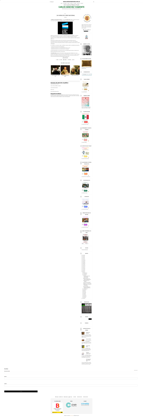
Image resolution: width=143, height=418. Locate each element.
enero (84, 297)
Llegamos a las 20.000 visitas (87, 283)
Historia (71, 3)
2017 (83, 264)
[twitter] (51, 1)
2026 (83, 255)
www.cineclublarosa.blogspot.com (64, 56)
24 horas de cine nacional (86, 282)
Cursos (68, 3)
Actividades (65, 3)
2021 (83, 260)
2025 (83, 256)
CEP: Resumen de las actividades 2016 (88, 360)
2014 (83, 267)
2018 (83, 263)
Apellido (5, 383)
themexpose (71, 415)
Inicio (61, 3)
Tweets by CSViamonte (85, 249)
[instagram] (53, 1)
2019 (83, 262)
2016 (83, 265)
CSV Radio (74, 3)
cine (65, 13)
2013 (83, 268)
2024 (83, 257)
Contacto (78, 3)
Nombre (5, 376)
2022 (83, 259)
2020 (83, 261)
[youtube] (52, 1)
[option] (55, 71)
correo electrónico (67, 96)
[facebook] (50, 1)
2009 (83, 298)
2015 (83, 266)
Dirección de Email (7, 371)
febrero (84, 296)
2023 (83, 258)
